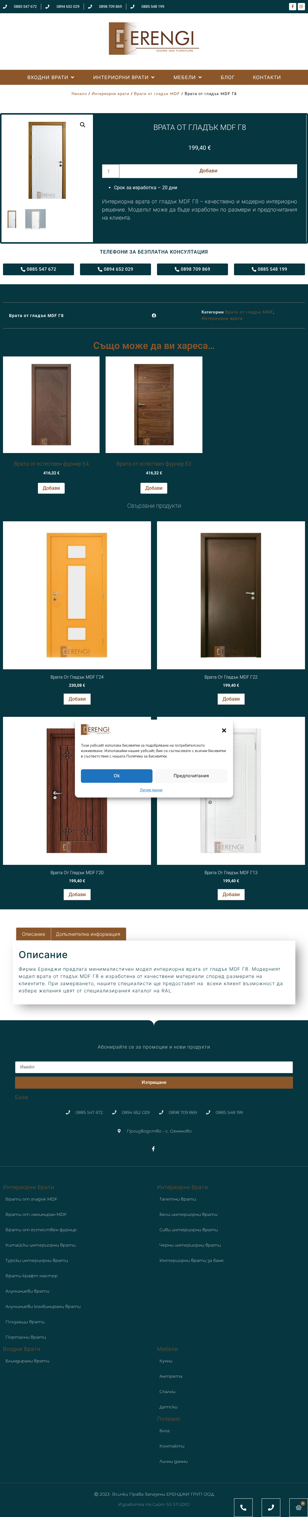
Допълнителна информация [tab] (88, 934)
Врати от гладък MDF (157, 94)
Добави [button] (51, 488)
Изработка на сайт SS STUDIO (154, 1504)
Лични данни (151, 790)
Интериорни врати (110, 94)
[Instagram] (301, 6)
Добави (208, 171)
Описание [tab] (33, 934)
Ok (117, 776)
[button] (224, 730)
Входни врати (22, 1349)
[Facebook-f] (292, 6)
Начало (79, 94)
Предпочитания (191, 776)
